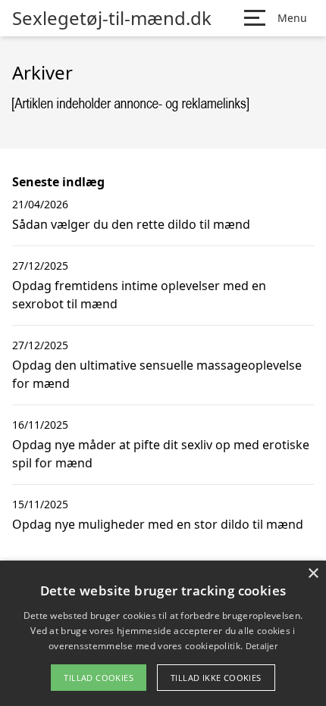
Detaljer (261, 645)
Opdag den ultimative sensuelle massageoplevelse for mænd (157, 374)
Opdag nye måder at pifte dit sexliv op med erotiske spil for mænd (160, 453)
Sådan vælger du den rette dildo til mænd (131, 224)
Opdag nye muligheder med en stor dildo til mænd (157, 524)
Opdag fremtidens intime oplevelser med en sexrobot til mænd (139, 294)
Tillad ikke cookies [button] (216, 677)
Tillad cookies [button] (98, 677)
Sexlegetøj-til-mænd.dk (112, 18)
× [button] (312, 573)
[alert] (163, 633)
